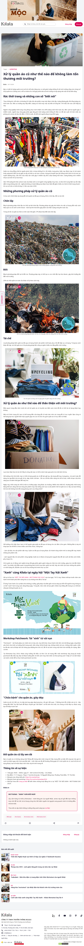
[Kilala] (7, 23)
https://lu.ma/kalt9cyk (32, 777)
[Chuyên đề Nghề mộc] (42, 10)
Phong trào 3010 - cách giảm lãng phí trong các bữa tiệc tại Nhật (34, 867)
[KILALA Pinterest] (76, 915)
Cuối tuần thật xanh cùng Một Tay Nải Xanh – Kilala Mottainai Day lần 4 (37, 898)
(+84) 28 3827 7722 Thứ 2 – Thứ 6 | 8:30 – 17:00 (17, 930)
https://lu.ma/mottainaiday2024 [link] (36, 779)
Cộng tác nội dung (12, 935)
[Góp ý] (78, 823)
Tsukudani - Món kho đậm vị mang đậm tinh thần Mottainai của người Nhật (38, 877)
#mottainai (18, 817)
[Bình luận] (6, 823)
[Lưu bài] (30, 823)
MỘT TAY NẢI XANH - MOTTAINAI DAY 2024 (29, 577)
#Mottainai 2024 (41, 817)
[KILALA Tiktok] (81, 915)
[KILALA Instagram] (70, 915)
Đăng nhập (68, 24)
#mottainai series (28, 817)
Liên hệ (3, 935)
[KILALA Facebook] (53, 915)
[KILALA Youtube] (64, 915)
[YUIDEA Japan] (6, 942)
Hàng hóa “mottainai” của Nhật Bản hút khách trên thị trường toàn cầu (36, 887)
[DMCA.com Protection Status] (63, 944)
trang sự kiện (23, 781)
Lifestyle (13, 69)
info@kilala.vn (7, 933)
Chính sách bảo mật (25, 935)
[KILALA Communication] (19, 943)
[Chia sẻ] (54, 823)
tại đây (47, 808)
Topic (5, 69)
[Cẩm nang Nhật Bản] (21, 915)
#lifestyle (9, 817)
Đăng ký (78, 24)
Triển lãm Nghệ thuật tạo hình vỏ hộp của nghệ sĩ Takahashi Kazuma (36, 857)
